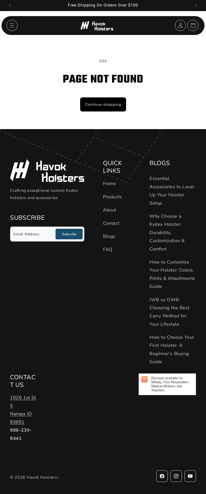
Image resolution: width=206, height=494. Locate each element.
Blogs (109, 236)
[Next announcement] (196, 5)
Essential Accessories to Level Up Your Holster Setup (171, 190)
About (109, 210)
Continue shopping (103, 104)
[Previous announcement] (9, 5)
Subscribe (69, 234)
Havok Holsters (42, 477)
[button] (12, 25)
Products (112, 197)
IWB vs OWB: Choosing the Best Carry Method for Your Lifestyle (169, 312)
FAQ (108, 249)
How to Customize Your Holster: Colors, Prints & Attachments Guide (172, 274)
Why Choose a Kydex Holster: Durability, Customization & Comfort (167, 232)
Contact (111, 223)
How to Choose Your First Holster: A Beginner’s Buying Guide (171, 349)
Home (109, 183)
